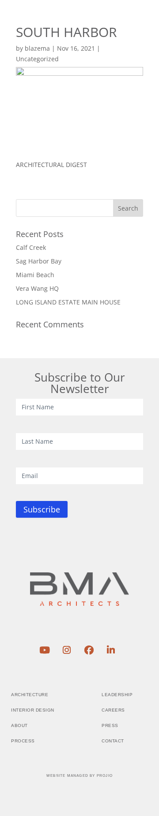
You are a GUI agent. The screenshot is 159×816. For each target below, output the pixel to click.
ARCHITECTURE (29, 694)
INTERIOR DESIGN (32, 710)
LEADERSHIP (117, 694)
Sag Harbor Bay (38, 261)
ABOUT (19, 725)
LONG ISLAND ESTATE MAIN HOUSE (68, 302)
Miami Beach (35, 275)
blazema (37, 48)
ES (117, 24)
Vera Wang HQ (37, 288)
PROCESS (23, 740)
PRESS (110, 725)
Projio (105, 776)
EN (101, 24)
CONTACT (113, 740)
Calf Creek (31, 247)
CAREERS (113, 710)
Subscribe (41, 509)
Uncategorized (37, 59)
